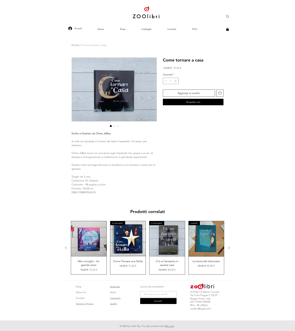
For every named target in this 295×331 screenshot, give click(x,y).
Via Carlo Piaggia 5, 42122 (203, 295)
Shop (78, 286)
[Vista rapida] (89, 239)
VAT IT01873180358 (200, 301)
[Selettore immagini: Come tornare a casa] (111, 126)
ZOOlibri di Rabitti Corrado (204, 291)
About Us (81, 292)
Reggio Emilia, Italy (200, 298)
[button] (227, 29)
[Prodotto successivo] (229, 248)
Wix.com (169, 326)
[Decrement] (165, 81)
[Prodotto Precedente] (66, 248)
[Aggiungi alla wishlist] (220, 93)
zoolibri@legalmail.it (200, 308)
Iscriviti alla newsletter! (152, 286)
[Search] (227, 16)
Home (75, 45)
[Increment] (176, 81)
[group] (147, 248)
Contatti (80, 298)
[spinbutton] (171, 81)
